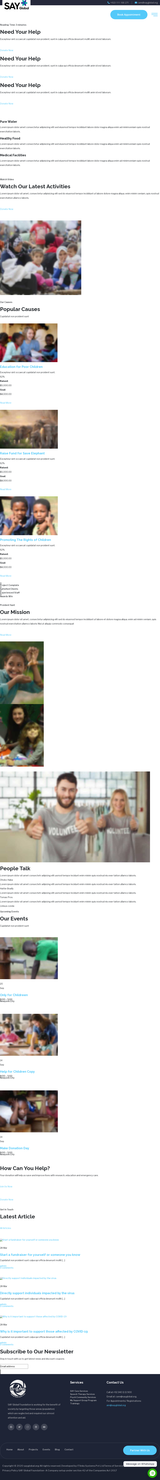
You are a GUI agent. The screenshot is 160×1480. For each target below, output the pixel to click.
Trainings (75, 1403)
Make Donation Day (14, 1148)
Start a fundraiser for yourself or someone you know (40, 1255)
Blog (57, 1449)
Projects (33, 1449)
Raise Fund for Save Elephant (22, 453)
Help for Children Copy (17, 1071)
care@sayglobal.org (148, 2)
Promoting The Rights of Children (25, 540)
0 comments (6, 1267)
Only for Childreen (14, 995)
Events (46, 1449)
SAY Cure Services (79, 1391)
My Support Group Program (83, 1400)
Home (9, 1449)
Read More (5, 402)
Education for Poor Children (21, 367)
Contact (69, 1449)
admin (3, 1266)
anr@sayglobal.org (116, 1405)
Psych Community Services (83, 1397)
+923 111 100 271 (119, 2)
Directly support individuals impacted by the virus (37, 1293)
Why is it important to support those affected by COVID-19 (44, 1331)
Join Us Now (6, 1186)
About (20, 1449)
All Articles (5, 1228)
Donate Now (6, 50)
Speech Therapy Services (82, 1394)
